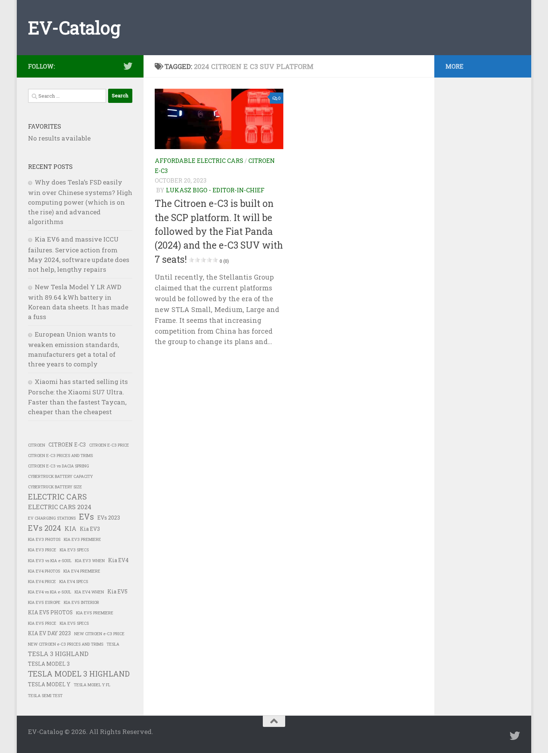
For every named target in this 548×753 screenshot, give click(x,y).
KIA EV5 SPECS (74, 623)
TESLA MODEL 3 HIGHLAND (79, 673)
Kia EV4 (118, 560)
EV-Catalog (74, 27)
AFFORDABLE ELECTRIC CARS (199, 160)
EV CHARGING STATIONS (52, 518)
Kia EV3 (90, 529)
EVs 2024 (44, 528)
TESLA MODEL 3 (49, 664)
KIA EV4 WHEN (89, 592)
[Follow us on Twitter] (127, 66)
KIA (70, 528)
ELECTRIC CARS (57, 496)
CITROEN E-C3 (67, 444)
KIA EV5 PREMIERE (94, 612)
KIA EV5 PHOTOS (50, 612)
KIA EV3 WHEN (90, 560)
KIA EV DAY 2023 (49, 633)
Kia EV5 (117, 591)
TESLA (113, 644)
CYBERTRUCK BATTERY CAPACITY (60, 476)
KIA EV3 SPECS (74, 549)
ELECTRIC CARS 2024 (59, 507)
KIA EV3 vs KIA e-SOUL (50, 560)
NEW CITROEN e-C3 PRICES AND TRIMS (65, 644)
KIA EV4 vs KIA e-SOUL (49, 592)
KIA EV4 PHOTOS (44, 571)
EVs (86, 517)
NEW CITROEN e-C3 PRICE (99, 633)
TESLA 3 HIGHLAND (58, 654)
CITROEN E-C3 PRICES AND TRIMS (60, 455)
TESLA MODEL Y (49, 684)
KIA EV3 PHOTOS (44, 539)
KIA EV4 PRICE (42, 581)
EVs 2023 (108, 517)
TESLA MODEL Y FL (92, 684)
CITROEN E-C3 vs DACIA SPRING (58, 466)
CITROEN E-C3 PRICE (109, 445)
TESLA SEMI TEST (45, 695)
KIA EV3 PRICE (42, 549)
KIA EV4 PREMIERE (81, 571)
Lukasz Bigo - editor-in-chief (215, 190)
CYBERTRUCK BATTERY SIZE (55, 486)
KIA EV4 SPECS (73, 581)
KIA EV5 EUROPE (44, 602)
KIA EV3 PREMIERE (82, 539)
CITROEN (36, 445)
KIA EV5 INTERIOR (81, 602)
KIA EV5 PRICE (42, 623)
